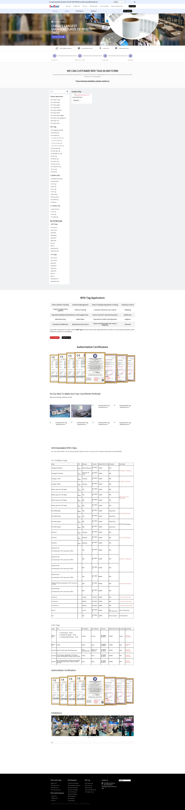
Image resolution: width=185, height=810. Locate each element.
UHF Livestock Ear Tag (56, 166)
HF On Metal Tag (54, 199)
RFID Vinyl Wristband (72, 794)
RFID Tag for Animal (55, 112)
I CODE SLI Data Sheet (125, 597)
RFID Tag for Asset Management (58, 118)
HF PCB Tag (53, 184)
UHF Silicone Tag (54, 158)
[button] (134, 2)
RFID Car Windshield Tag (90, 789)
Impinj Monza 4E (54, 248)
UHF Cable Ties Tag (55, 164)
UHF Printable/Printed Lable (57, 130)
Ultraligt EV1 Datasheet (125, 471)
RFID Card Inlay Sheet (55, 789)
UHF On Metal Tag (55, 135)
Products (55, 11)
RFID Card (68, 6)
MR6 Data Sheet (128, 645)
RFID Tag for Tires (55, 120)
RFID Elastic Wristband (73, 789)
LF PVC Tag (53, 211)
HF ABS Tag (53, 186)
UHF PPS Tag (54, 156)
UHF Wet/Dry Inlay (55, 132)
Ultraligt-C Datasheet (124, 481)
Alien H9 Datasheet (128, 650)
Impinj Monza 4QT (55, 251)
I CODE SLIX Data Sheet (125, 601)
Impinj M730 (53, 238)
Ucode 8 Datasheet (128, 655)
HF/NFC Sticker (54, 194)
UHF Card (53, 800)
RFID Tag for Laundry (55, 99)
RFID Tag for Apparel (55, 105)
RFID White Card (54, 787)
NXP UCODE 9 (54, 230)
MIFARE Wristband (72, 796)
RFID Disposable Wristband (74, 785)
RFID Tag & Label (104, 6)
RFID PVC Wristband (72, 792)
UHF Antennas (54, 172)
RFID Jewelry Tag (88, 787)
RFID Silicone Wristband (73, 783)
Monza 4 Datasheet (128, 636)
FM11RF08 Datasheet (124, 513)
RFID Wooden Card (55, 785)
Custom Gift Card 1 (77, 97)
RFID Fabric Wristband (73, 787)
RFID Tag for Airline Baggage (57, 115)
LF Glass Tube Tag (55, 209)
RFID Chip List (79, 11)
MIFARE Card (77, 6)
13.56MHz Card (54, 798)
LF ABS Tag (53, 214)
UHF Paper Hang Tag (55, 148)
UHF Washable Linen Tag (56, 153)
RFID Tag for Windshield (56, 110)
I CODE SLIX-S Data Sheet (126, 605)
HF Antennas (53, 202)
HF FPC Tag (53, 189)
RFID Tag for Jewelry (55, 102)
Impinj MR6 (53, 232)
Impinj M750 (53, 240)
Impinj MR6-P (54, 235)
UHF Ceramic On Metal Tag (57, 145)
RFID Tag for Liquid (55, 123)
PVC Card (85, 6)
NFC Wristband (71, 798)
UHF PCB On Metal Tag (56, 140)
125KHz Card (54, 796)
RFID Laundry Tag (89, 783)
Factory (67, 11)
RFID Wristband (93, 6)
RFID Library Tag (88, 785)
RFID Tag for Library (55, 107)
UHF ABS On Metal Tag (56, 143)
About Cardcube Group (116, 6)
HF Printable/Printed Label (56, 178)
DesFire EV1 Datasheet (125, 559)
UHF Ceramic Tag (55, 161)
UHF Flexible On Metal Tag (57, 138)
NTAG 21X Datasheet (124, 537)
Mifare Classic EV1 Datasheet (124, 497)
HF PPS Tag (53, 191)
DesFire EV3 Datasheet (125, 583)
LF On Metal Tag (54, 217)
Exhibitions (93, 11)
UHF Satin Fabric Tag (55, 151)
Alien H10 (53, 243)
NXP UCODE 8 (54, 227)
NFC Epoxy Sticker (55, 197)
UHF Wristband (71, 800)
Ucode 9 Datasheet (128, 661)
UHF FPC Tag (54, 169)
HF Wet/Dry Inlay (54, 181)
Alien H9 (52, 245)
